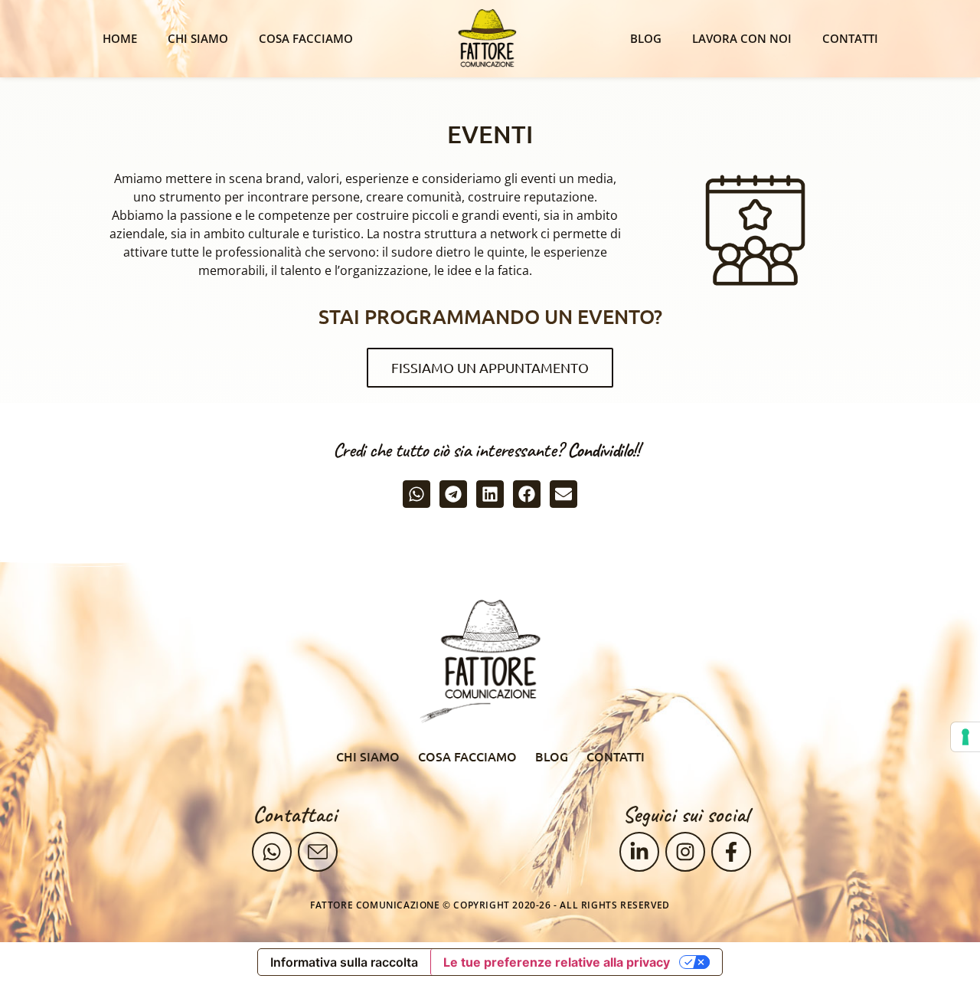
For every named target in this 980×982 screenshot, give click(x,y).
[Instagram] (685, 852)
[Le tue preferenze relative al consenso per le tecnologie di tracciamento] (965, 736)
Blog (646, 38)
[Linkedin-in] (639, 852)
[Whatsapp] (272, 852)
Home (120, 38)
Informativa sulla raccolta (344, 962)
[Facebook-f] (731, 852)
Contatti (850, 38)
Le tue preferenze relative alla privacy (556, 962)
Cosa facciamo (306, 38)
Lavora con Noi (742, 38)
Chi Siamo (198, 38)
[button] (416, 494)
